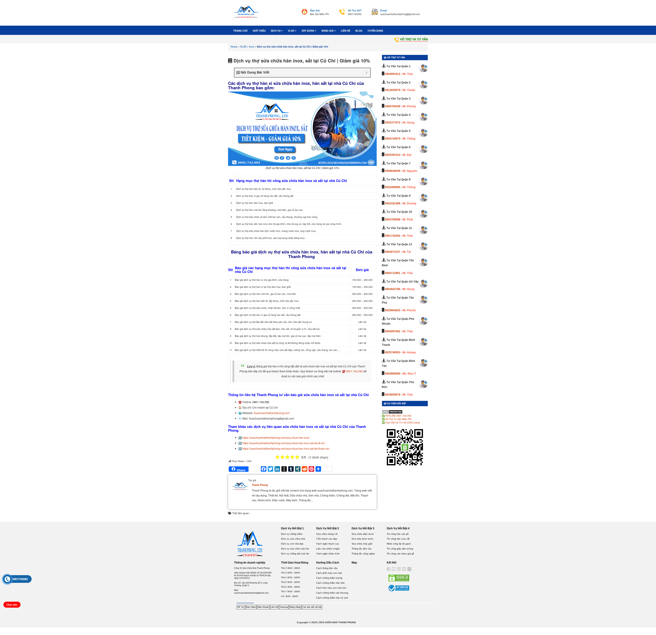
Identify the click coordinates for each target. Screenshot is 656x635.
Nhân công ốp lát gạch (399, 543)
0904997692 (392, 331)
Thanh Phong (260, 485)
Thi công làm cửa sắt (398, 539)
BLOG (358, 30)
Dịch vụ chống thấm (291, 534)
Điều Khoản (263, 607)
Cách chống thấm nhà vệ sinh (332, 598)
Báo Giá (315, 10)
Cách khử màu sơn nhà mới (331, 588)
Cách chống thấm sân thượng (332, 593)
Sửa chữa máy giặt (362, 543)
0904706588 (392, 219)
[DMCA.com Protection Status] (392, 411)
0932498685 (392, 187)
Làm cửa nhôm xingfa (328, 548)
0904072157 (392, 251)
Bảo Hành (251, 607)
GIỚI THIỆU (259, 30)
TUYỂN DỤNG (375, 30)
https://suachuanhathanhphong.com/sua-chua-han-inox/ (276, 438)
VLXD (291, 30)
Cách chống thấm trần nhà (330, 583)
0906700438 (392, 106)
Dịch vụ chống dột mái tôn (295, 553)
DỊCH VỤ (276, 30)
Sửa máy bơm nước (363, 539)
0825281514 (392, 154)
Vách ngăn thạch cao (327, 543)
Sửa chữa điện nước (363, 534)
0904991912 (392, 74)
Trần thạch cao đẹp (326, 539)
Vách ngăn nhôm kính (328, 553)
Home (234, 46)
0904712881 (392, 273)
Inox (251, 46)
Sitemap (284, 607)
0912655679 (392, 90)
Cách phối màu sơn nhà (329, 573)
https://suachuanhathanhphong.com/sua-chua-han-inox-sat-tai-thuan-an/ (286, 448)
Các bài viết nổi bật (312, 607)
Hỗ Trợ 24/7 (354, 10)
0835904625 (392, 310)
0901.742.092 (354, 371)
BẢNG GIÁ (328, 30)
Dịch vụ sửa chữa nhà (293, 539)
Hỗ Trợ (240, 607)
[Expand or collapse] (366, 72)
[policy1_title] (305, 12)
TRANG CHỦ (240, 30)
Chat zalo (11, 604)
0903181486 (392, 203)
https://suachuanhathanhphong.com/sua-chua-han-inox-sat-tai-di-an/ (283, 443)
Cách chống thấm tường (329, 578)
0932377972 (392, 122)
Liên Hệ (274, 607)
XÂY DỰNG (308, 30)
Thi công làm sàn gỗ (398, 534)
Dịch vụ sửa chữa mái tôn (295, 548)
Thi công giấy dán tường (400, 548)
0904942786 (392, 289)
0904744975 (392, 138)
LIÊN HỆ (345, 30)
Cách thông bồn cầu (327, 568)
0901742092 (392, 235)
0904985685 (392, 373)
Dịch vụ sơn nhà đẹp (292, 543)
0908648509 (392, 170)
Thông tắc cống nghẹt (363, 553)
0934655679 (392, 394)
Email (383, 10)
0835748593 (392, 352)
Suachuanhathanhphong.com (272, 413)
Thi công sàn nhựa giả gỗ (400, 553)
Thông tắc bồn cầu (362, 548)
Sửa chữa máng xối (327, 534)
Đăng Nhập (295, 607)
